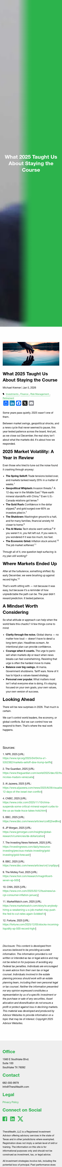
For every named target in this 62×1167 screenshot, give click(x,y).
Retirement (8, 398)
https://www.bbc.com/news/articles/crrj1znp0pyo (31, 865)
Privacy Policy (11, 1102)
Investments (12, 394)
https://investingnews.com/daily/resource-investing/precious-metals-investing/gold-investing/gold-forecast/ (27, 850)
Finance (24, 394)
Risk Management (39, 394)
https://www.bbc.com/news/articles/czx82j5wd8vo (31, 821)
